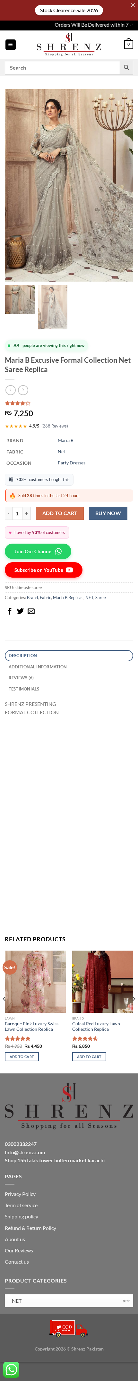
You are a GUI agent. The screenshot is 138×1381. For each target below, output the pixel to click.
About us (15, 1239)
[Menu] (10, 44)
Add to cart (60, 513)
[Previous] (4, 1011)
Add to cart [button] (22, 1057)
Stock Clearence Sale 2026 (69, 10)
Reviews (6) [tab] (21, 677)
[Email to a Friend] (31, 612)
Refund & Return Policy (30, 1228)
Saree (100, 597)
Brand (32, 597)
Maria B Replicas (68, 597)
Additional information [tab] (38, 666)
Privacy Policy (20, 1194)
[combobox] (69, 1300)
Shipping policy (21, 1216)
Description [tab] (23, 655)
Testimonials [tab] (24, 688)
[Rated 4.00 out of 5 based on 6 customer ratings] (69, 403)
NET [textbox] (67, 1301)
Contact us (17, 1261)
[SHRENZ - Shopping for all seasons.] (69, 44)
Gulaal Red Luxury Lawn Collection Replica (96, 1026)
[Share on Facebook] (9, 612)
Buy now (108, 513)
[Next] (133, 1011)
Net (61, 451)
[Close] (133, 5)
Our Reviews (19, 1250)
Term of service (21, 1205)
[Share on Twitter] (20, 612)
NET (89, 597)
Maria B (65, 440)
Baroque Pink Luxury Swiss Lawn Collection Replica (31, 1026)
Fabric (45, 597)
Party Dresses (71, 462)
